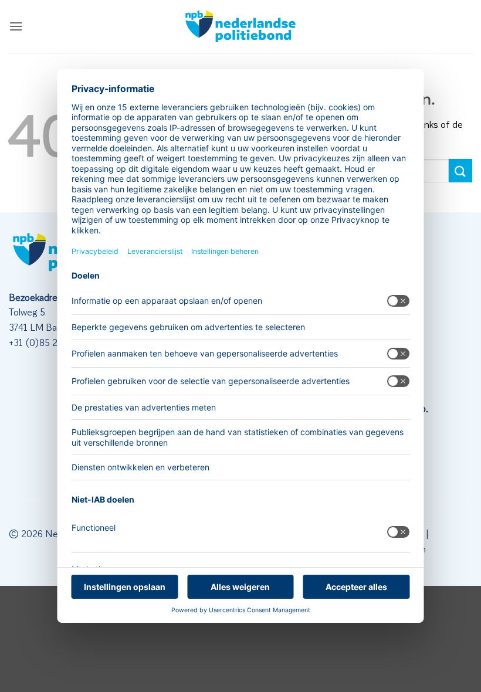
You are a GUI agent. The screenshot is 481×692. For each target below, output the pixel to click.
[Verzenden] (460, 170)
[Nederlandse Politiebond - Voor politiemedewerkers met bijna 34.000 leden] (240, 26)
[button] (16, 26)
